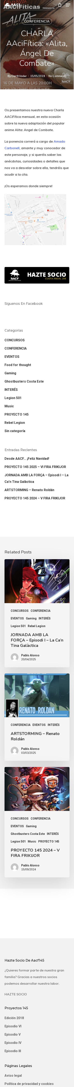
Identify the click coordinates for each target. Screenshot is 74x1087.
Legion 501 (13, 398)
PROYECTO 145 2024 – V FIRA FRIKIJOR (35, 498)
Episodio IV (13, 1043)
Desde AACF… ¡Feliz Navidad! (27, 459)
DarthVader (19, 76)
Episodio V (13, 1034)
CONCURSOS (15, 340)
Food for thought (18, 365)
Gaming (10, 373)
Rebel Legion (15, 423)
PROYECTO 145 (17, 414)
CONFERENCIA (37, 21)
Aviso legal (13, 1076)
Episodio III (13, 1051)
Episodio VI (13, 1026)
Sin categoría (15, 431)
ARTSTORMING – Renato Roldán (29, 490)
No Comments (57, 76)
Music (9, 406)
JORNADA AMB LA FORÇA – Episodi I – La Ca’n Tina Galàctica (36, 478)
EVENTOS (12, 357)
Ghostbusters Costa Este (24, 381)
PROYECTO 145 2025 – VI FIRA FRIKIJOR (35, 467)
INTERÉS (11, 390)
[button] (68, 5)
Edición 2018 (14, 1018)
